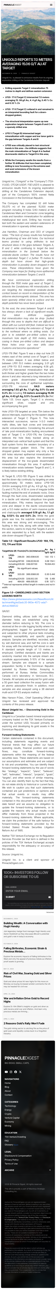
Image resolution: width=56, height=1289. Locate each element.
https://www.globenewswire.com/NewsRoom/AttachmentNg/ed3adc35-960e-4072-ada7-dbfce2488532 (27, 602)
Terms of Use (35, 907)
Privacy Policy (47, 907)
